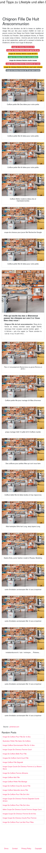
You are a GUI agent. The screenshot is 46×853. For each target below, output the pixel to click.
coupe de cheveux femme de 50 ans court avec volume (23, 67)
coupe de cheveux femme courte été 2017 (23, 54)
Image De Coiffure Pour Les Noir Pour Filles (18, 822)
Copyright (38, 848)
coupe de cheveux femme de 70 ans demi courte (23, 70)
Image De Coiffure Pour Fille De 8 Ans (16, 805)
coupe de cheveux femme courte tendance (23, 57)
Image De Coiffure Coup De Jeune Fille (16, 786)
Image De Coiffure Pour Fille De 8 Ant (16, 794)
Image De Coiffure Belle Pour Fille (15, 754)
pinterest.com (14, 727)
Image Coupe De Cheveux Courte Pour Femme (19, 818)
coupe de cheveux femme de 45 (23, 47)
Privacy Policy (26, 848)
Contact (15, 848)
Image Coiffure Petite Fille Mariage (15, 781)
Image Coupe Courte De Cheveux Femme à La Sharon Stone (22, 767)
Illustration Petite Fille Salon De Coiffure (17, 741)
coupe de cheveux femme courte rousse (23, 60)
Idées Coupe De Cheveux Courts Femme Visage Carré (22, 809)
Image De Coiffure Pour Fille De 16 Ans (16, 737)
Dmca (6, 848)
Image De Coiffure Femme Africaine (15, 773)
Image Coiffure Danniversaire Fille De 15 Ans (18, 745)
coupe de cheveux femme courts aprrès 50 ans (23, 50)
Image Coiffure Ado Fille (11, 777)
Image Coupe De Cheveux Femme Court (17, 749)
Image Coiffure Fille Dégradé (13, 762)
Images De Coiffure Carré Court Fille (15, 758)
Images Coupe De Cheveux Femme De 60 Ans (19, 814)
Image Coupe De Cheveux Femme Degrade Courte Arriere (21, 799)
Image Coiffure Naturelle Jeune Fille (15, 790)
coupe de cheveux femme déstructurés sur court (23, 64)
